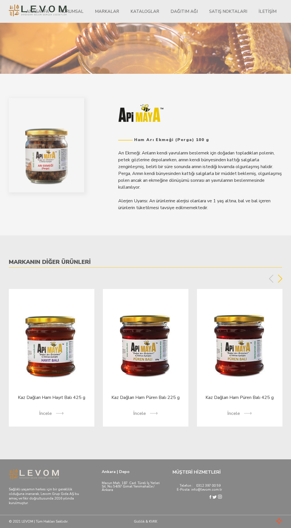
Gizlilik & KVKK (145, 521)
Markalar (107, 11)
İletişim (268, 11)
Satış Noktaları (228, 11)
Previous (271, 279)
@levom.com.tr (210, 489)
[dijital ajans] (270, 521)
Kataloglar (144, 11)
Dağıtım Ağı (184, 11)
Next (280, 279)
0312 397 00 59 (208, 485)
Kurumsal (72, 11)
